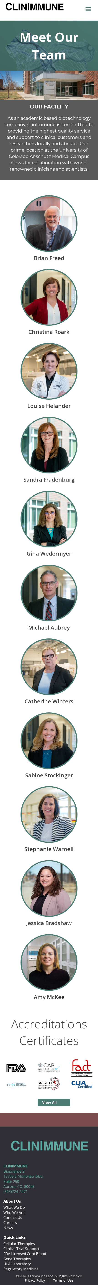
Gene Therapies (17, 1258)
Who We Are (14, 1212)
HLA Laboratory (17, 1263)
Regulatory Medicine (21, 1268)
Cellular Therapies (19, 1243)
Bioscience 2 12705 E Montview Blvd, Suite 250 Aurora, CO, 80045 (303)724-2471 (23, 1179)
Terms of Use (63, 1280)
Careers (10, 1222)
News (8, 1227)
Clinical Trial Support (21, 1248)
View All (49, 1102)
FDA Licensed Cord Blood (24, 1253)
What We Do (14, 1207)
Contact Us (12, 1217)
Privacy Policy (35, 1280)
